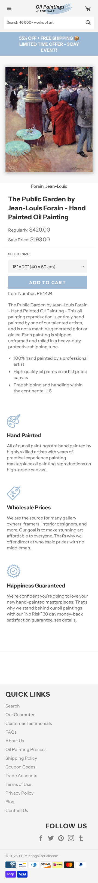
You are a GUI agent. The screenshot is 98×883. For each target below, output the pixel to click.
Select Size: (19, 254)
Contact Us (16, 810)
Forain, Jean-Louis (49, 186)
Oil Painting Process (26, 749)
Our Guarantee (20, 714)
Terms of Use (18, 784)
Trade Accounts (21, 775)
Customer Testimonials (28, 723)
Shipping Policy (21, 758)
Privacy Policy (19, 793)
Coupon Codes (20, 767)
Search (12, 706)
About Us (14, 740)
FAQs (11, 732)
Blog (9, 801)
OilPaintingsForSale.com (38, 856)
